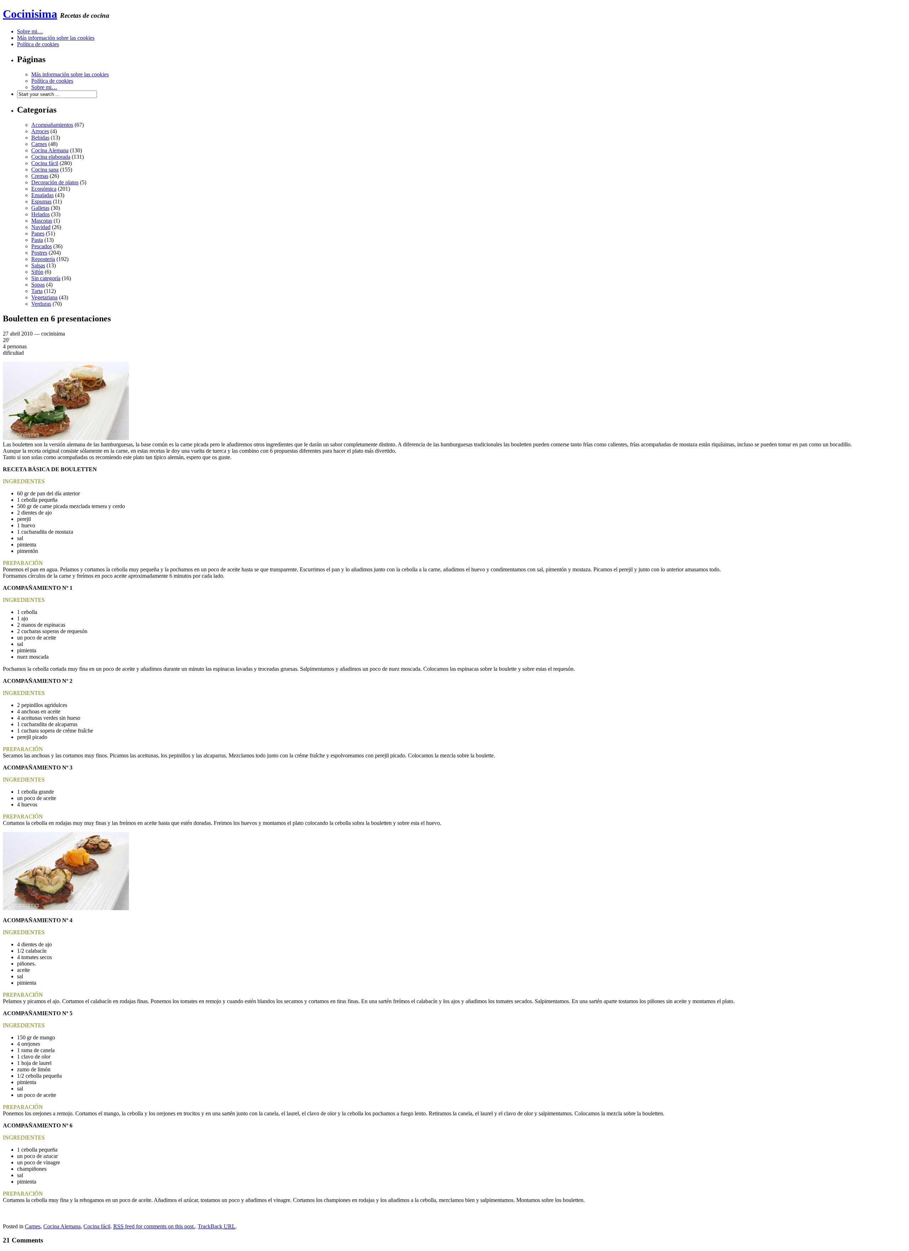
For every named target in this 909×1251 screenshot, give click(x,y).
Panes (37, 233)
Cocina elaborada (50, 157)
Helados (40, 214)
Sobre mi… (30, 31)
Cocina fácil (44, 163)
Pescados (41, 246)
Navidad (40, 227)
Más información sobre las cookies (55, 38)
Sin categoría (45, 278)
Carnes (39, 144)
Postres (39, 253)
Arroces (40, 131)
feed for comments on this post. (154, 1226)
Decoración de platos (54, 182)
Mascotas (41, 221)
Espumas (41, 201)
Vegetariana (44, 297)
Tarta (37, 291)
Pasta (37, 240)
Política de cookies (38, 44)
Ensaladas (42, 195)
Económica (43, 189)
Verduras (41, 304)
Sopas (38, 285)
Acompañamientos (52, 125)
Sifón (37, 272)
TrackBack (216, 1226)
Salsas (38, 265)
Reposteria (43, 259)
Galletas (40, 208)
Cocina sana (45, 170)
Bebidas (40, 138)
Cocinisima (30, 13)
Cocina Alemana (50, 150)
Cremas (39, 176)
